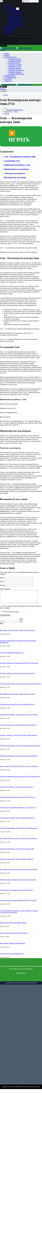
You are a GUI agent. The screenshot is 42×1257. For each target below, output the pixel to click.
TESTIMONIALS (10, 77)
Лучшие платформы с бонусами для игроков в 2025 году (17, 673)
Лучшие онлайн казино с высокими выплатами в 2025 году (18, 725)
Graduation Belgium (15, 72)
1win (12, 184)
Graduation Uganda (14, 59)
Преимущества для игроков (16, 169)
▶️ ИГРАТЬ (19, 136)
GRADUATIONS (10, 57)
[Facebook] (1, 46)
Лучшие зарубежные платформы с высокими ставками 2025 (18, 756)
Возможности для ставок (15, 177)
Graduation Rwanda (14, 61)
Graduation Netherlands (16, 70)
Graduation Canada (14, 66)
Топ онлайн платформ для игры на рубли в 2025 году (16, 787)
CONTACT (8, 81)
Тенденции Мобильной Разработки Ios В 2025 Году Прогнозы (19, 663)
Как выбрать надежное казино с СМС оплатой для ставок (17, 630)
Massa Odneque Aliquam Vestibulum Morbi (12, 943)
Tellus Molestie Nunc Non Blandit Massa (12, 953)
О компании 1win (12, 161)
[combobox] (9, 622)
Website (2, 585)
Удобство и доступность (14, 173)
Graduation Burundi (14, 68)
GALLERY (8, 79)
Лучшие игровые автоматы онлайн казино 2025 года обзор (18, 900)
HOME (6, 53)
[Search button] (21, 620)
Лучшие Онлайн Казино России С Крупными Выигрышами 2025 (20, 745)
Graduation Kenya (14, 63)
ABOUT (7, 55)
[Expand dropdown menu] (17, 57)
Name (3, 578)
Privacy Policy (14, 611)
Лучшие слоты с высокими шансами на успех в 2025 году (18, 807)
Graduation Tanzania (15, 64)
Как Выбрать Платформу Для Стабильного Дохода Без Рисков (19, 714)
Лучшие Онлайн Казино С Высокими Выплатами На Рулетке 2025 (20, 683)
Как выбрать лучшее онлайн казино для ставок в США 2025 (18, 869)
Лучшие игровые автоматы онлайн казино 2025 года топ (17, 797)
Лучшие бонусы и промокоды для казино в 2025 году (16, 890)
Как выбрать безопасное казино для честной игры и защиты (18, 838)
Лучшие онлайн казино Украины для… (12, 652)
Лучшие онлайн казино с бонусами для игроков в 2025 (17, 849)
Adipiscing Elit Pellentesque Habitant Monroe (13, 922)
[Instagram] (6, 46)
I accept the (10, 611)
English (26, 1)
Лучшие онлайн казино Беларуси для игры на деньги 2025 (18, 879)
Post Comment (5, 615)
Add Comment (5, 589)
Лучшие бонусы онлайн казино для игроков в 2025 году (17, 704)
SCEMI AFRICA (9, 76)
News (6, 95)
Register (2, 50)
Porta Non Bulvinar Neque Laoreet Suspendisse (13, 933)
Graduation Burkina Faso (16, 74)
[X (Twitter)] (3, 46)
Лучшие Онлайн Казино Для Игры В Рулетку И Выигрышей (18, 828)
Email (2, 581)
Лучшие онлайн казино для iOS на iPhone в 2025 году (16, 859)
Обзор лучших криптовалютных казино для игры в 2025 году (19, 766)
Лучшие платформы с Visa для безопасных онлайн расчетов (18, 735)
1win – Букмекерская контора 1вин (19, 156)
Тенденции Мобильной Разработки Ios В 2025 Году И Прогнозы (20, 776)
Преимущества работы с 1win (17, 165)
